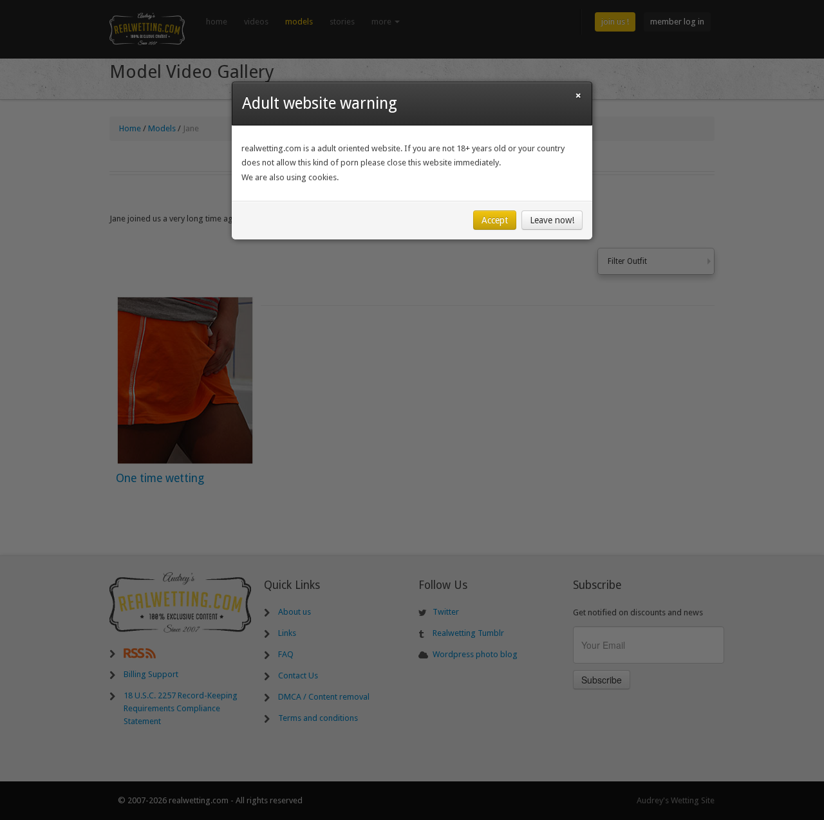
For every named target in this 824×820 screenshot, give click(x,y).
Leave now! (552, 220)
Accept (495, 220)
